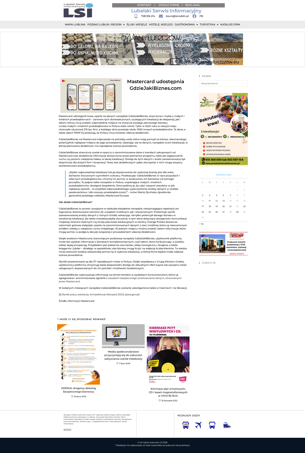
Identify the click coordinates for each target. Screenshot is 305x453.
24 (203, 212)
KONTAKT (144, 5)
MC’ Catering (97, 415)
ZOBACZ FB (209, 262)
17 (203, 206)
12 (216, 200)
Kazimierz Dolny (84, 415)
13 (223, 200)
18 (210, 206)
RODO (67, 429)
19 (216, 206)
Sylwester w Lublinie (86, 417)
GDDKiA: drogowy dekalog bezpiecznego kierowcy (78, 390)
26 (216, 212)
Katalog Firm (230, 24)
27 (223, 212)
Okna (123, 417)
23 (244, 206)
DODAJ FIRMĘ (169, 5)
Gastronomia (185, 24)
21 (230, 206)
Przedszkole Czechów (112, 419)
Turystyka (207, 24)
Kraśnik (106, 415)
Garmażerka (68, 419)
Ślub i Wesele (137, 24)
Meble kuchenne (70, 417)
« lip (201, 223)
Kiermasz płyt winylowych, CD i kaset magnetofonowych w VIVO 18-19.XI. (168, 392)
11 (210, 200)
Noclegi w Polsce (70, 415)
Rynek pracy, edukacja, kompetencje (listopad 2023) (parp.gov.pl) (101, 294)
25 (210, 212)
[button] (66, 49)
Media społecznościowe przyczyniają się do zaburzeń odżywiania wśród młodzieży (123, 355)
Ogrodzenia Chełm (81, 419)
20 (223, 206)
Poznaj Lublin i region (104, 24)
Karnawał (100, 417)
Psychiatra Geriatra (112, 417)
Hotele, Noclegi (161, 24)
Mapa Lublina (75, 24)
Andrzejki (126, 415)
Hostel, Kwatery (96, 419)
